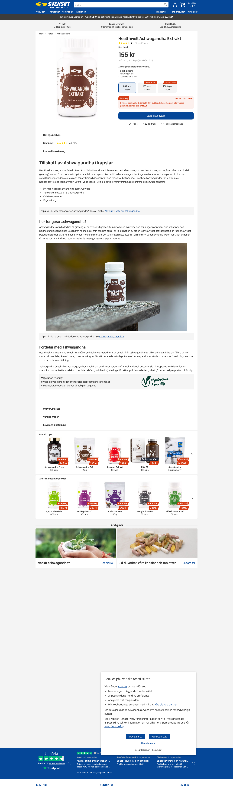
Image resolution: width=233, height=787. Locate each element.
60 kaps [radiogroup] (127, 87)
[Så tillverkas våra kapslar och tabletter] (157, 548)
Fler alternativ (148, 743)
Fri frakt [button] (62, 25)
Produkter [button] (40, 11)
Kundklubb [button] (170, 25)
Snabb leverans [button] (116, 25)
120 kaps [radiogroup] (149, 87)
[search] (121, 4)
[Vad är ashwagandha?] (76, 548)
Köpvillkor (157, 749)
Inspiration (81, 11)
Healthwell (123, 47)
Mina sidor (192, 11)
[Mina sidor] (175, 5)
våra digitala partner (166, 704)
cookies (122, 686)
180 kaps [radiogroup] (169, 87)
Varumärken (67, 11)
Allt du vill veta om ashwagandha (122, 211)
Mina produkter (178, 11)
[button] (188, 5)
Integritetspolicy (113, 726)
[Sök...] (165, 4)
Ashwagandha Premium (111, 336)
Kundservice (162, 11)
